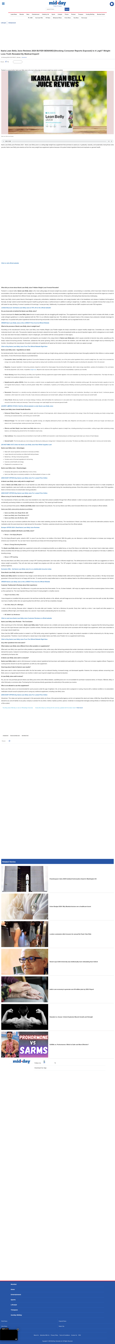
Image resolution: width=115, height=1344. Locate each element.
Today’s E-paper (57, 6)
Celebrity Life (45, 14)
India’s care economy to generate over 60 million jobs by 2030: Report (72, 989)
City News (76, 17)
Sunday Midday (16, 1315)
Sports (53, 14)
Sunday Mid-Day (90, 14)
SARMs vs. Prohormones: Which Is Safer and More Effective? (69, 1044)
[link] (4, 1329)
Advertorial (24, 57)
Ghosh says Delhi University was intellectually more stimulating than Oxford (74, 961)
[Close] (18, 1329)
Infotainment (12, 22)
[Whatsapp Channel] (13, 65)
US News (48, 17)
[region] (57, 36)
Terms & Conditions (64, 1335)
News (28, 14)
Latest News (14, 14)
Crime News (67, 17)
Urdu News (4, 1326)
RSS (79, 1335)
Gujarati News (62, 1321)
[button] (10, 3)
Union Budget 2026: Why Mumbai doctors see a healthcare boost (70, 906)
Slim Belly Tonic (25, 735)
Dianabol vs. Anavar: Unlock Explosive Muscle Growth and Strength (71, 1017)
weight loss (33, 369)
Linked (11, 62)
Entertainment (35, 14)
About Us (36, 1335)
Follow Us (18, 62)
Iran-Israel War (39, 17)
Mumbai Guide (101, 14)
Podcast (73, 14)
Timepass (80, 14)
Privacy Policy (54, 1335)
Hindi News (4, 1321)
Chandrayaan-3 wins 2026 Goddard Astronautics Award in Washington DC (73, 879)
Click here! (80, 708)
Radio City (61, 1326)
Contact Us (74, 1335)
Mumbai (22, 14)
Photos (67, 14)
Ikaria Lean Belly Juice (15, 735)
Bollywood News (57, 17)
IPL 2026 (30, 17)
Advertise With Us (44, 1335)
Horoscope (84, 17)
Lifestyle (60, 14)
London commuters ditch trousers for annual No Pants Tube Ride (70, 934)
